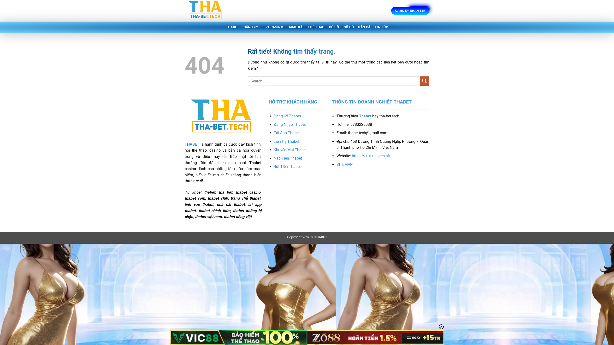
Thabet (232, 27)
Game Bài (295, 27)
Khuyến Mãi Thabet (290, 150)
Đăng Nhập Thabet (290, 124)
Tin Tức (381, 27)
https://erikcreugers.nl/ (371, 156)
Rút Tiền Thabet (287, 166)
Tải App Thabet (287, 133)
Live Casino (273, 27)
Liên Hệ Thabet (286, 141)
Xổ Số (334, 27)
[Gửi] (424, 81)
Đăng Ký (251, 27)
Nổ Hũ (348, 27)
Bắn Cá (364, 27)
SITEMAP (345, 164)
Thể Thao (316, 27)
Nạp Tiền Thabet (288, 158)
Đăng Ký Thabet (287, 116)
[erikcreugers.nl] (209, 11)
